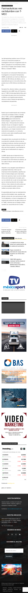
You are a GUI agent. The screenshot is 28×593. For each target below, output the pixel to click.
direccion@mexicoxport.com (15, 509)
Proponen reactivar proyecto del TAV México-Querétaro (6, 231)
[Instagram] (12, 534)
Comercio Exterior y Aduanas (11, 3)
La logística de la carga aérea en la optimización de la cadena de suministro (18, 244)
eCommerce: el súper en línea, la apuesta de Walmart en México (20, 231)
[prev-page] (3, 270)
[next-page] (5, 270)
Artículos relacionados (7, 238)
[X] (15, 534)
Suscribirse (9, 556)
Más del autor (18, 238)
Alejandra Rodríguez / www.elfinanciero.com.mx (13, 211)
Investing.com (11, 483)
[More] (19, 31)
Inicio (3, 3)
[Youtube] (19, 534)
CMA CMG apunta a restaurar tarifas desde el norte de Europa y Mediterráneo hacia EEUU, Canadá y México (17, 262)
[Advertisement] (14, 46)
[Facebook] (8, 534)
